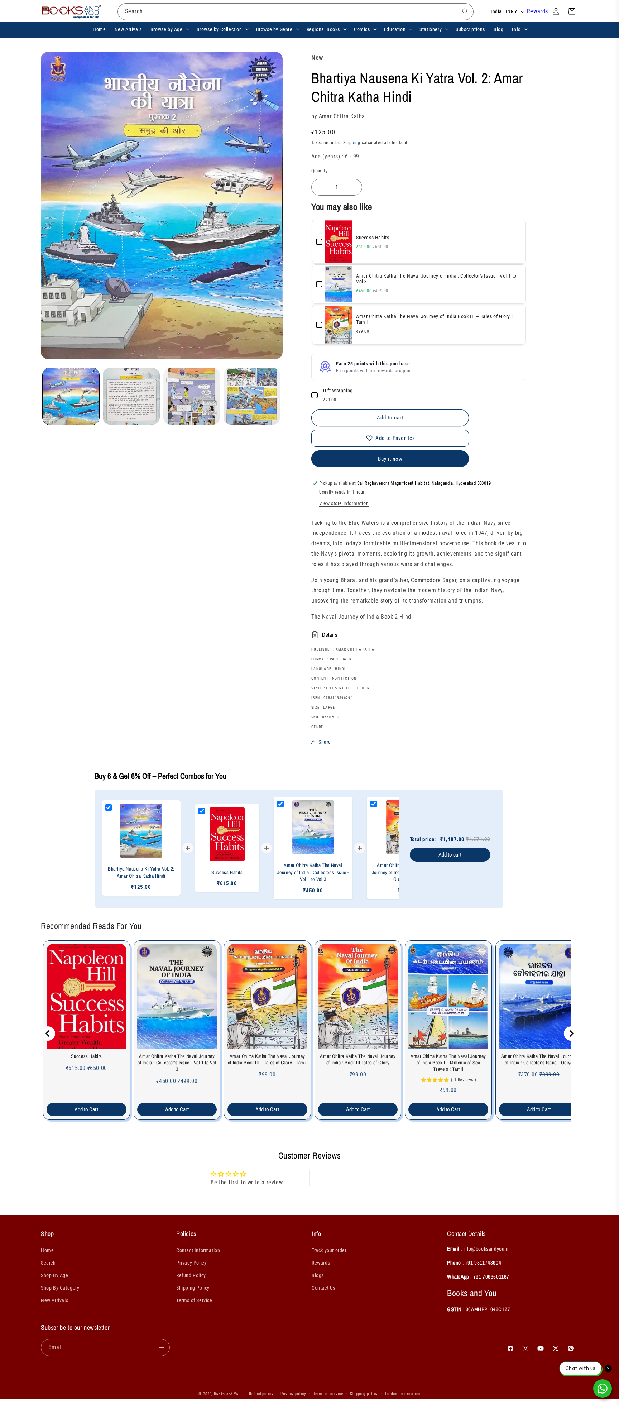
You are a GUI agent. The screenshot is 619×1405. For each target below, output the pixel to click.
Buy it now (390, 459)
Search (48, 1263)
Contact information (403, 1393)
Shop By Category (60, 1288)
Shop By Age (54, 1275)
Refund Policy (191, 1275)
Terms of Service (194, 1300)
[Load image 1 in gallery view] (71, 396)
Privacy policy (293, 1393)
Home (47, 1250)
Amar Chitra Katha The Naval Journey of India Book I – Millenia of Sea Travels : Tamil (448, 1062)
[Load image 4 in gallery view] (252, 396)
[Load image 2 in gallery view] (131, 396)
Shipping (351, 142)
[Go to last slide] (48, 1033)
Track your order (329, 1250)
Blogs (318, 1275)
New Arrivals (54, 1300)
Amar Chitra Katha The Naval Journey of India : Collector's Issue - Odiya (539, 1059)
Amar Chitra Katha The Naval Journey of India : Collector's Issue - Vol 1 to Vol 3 (177, 1062)
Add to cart (449, 855)
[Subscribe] (161, 1347)
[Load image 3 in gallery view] (191, 396)
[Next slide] (571, 1033)
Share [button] (324, 742)
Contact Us (323, 1288)
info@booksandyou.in (486, 1248)
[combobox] (295, 12)
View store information (344, 503)
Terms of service (328, 1393)
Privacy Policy (191, 1263)
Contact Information (198, 1250)
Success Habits (86, 1056)
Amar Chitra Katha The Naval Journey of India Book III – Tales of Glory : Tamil (267, 1059)
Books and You (227, 1394)
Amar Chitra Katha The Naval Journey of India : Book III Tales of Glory (357, 1059)
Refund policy (261, 1393)
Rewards (537, 11)
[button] (169, 29)
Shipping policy (364, 1393)
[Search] (465, 11)
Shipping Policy (193, 1288)
